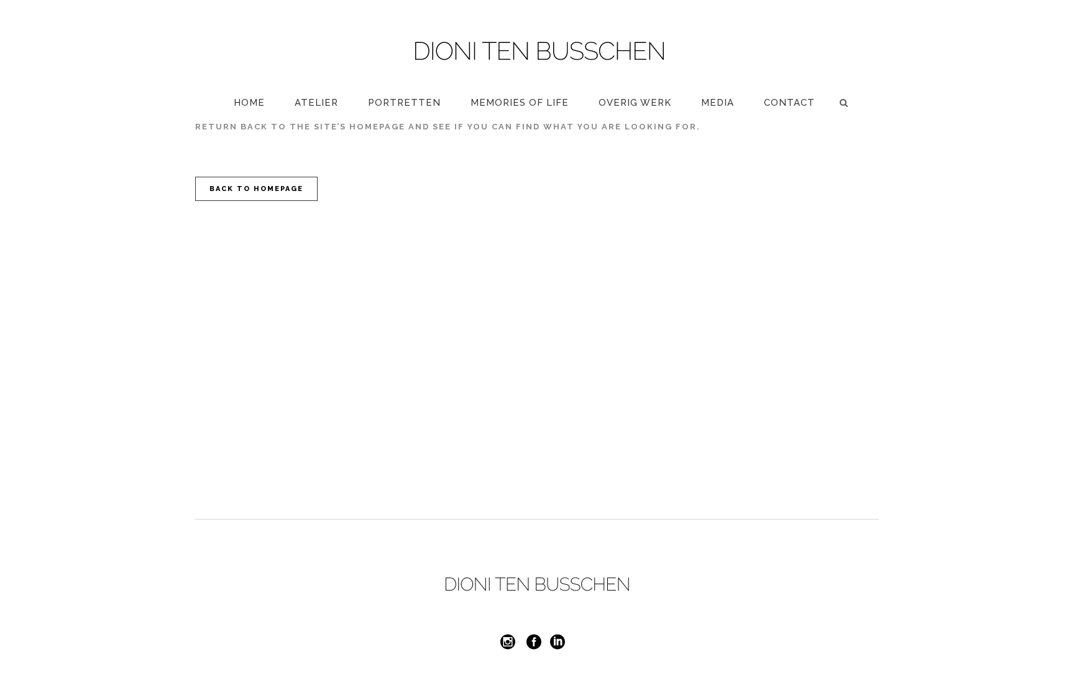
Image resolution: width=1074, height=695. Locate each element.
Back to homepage (256, 189)
